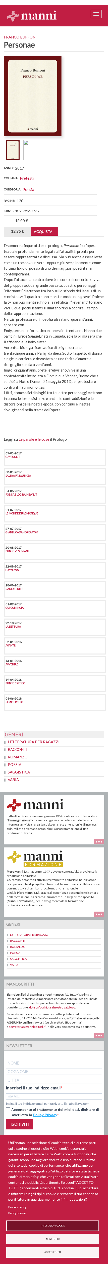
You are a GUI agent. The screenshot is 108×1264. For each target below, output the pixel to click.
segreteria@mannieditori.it (27, 1027)
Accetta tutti (52, 1252)
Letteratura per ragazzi (34, 742)
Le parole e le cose (34, 439)
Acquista (43, 231)
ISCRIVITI (20, 1124)
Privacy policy (17, 1207)
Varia (13, 779)
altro (101, 913)
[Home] (32, 16)
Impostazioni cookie (53, 1226)
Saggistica (19, 772)
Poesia (28, 189)
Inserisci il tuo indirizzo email (33, 1088)
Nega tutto (53, 1239)
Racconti (17, 749)
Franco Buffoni (20, 37)
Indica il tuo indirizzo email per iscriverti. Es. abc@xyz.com (47, 1104)
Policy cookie (17, 1213)
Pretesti (27, 178)
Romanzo (18, 757)
